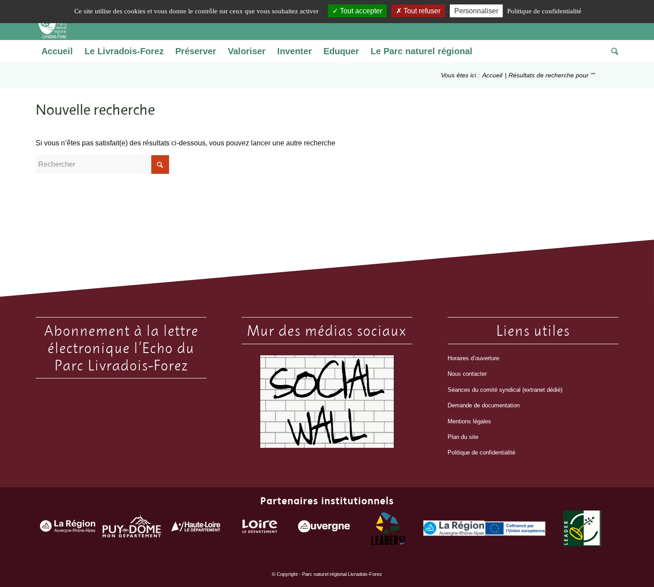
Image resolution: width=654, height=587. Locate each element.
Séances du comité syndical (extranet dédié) (505, 389)
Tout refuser (421, 11)
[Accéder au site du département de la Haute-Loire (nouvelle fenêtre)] (195, 528)
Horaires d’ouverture (473, 358)
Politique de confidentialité (481, 452)
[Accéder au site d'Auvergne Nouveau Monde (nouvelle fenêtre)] (323, 528)
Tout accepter (360, 11)
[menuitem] (57, 51)
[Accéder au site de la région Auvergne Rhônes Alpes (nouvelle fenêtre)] (68, 528)
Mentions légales (469, 421)
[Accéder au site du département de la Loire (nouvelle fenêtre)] (260, 528)
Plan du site (463, 437)
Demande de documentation (484, 405)
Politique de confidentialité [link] (544, 11)
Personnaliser (476, 11)
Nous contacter (467, 373)
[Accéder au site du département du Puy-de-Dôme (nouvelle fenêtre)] (132, 528)
